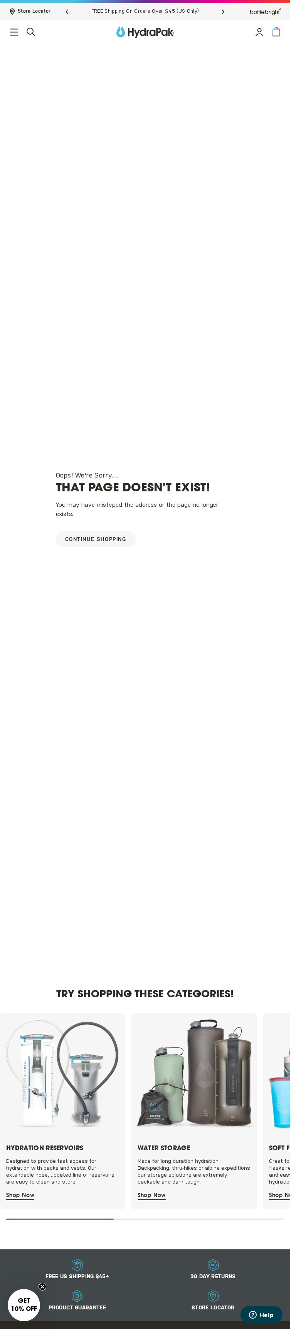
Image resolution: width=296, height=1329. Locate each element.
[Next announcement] (223, 11)
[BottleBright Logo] (265, 11)
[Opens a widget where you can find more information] (261, 1315)
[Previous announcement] (67, 11)
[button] (276, 32)
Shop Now (20, 1193)
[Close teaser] (42, 1287)
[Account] (259, 32)
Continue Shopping (95, 539)
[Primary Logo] (145, 32)
